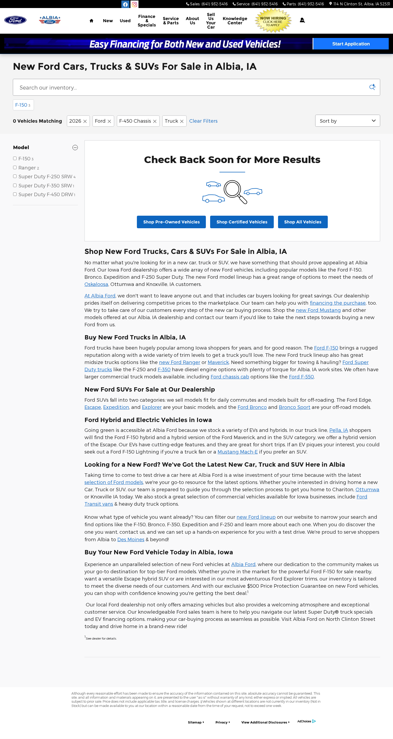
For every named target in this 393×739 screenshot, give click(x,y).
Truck (171, 120)
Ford (100, 120)
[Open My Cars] (300, 20)
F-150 (22, 104)
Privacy (221, 722)
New (108, 20)
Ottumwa (367, 489)
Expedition (116, 407)
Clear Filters (203, 120)
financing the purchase (338, 302)
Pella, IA (338, 430)
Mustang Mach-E (238, 451)
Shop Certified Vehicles (242, 222)
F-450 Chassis (135, 120)
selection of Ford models (113, 482)
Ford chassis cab (230, 376)
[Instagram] (134, 5)
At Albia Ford (99, 295)
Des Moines (130, 539)
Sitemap (195, 722)
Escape (92, 407)
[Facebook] (125, 5)
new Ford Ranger (179, 362)
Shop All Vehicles (302, 222)
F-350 (164, 369)
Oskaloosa (96, 284)
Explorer (152, 407)
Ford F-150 (326, 347)
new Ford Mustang (318, 310)
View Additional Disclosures (264, 722)
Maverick (218, 362)
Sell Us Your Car (211, 21)
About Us (192, 20)
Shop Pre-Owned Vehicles (171, 222)
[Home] (15, 20)
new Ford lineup (256, 517)
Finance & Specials (147, 21)
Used (125, 20)
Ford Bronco (252, 407)
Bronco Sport (294, 407)
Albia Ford (243, 564)
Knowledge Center (235, 20)
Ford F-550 (301, 376)
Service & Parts (171, 20)
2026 (75, 120)
